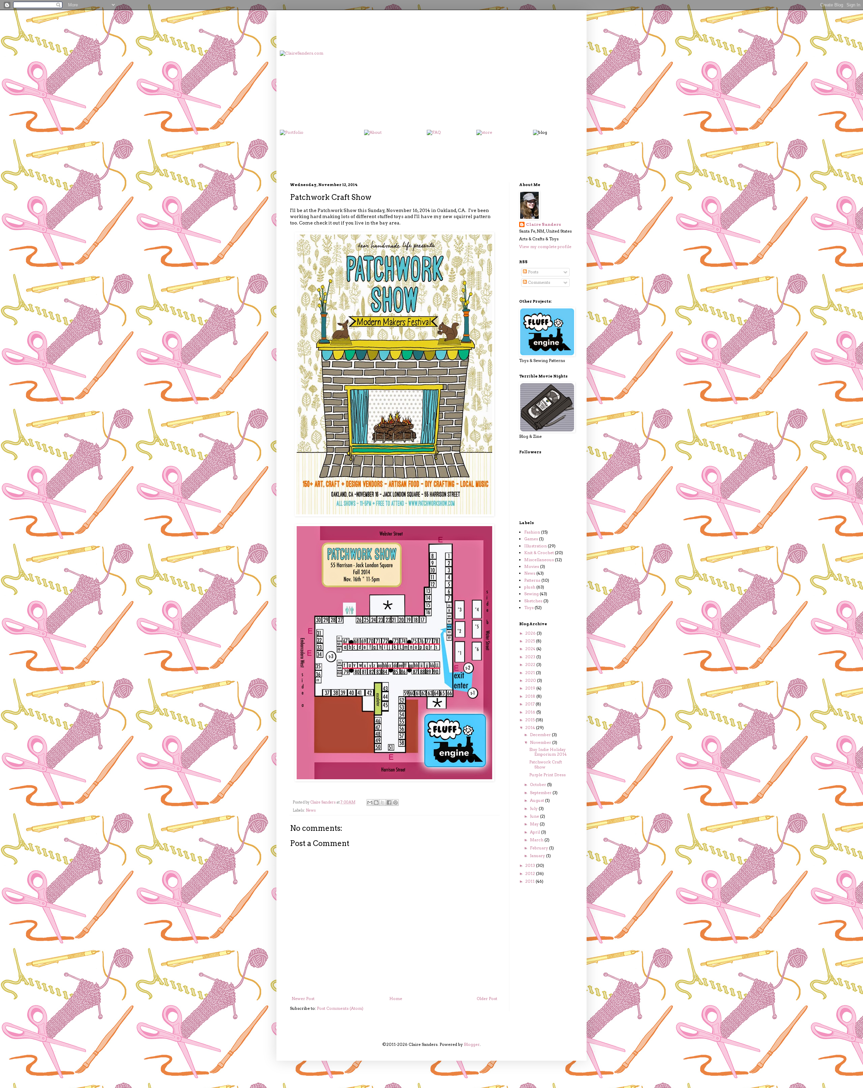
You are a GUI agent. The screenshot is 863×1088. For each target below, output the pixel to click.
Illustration (535, 545)
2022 (530, 664)
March (537, 839)
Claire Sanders (543, 224)
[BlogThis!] (376, 802)
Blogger (472, 1044)
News (311, 810)
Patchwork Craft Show (545, 764)
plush (529, 587)
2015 (530, 719)
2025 (530, 640)
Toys (529, 607)
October (538, 784)
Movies (531, 566)
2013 (530, 865)
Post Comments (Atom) (340, 1008)
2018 (530, 696)
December (541, 734)
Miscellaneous (539, 559)
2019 (530, 688)
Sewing (531, 593)
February (539, 847)
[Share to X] (382, 802)
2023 (530, 656)
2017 (530, 703)
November (541, 742)
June (535, 816)
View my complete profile (545, 246)
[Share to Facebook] (389, 802)
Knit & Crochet (539, 552)
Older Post (487, 998)
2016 (530, 712)
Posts (532, 271)
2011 (530, 881)
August (537, 800)
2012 (530, 873)
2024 (530, 648)
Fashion (532, 532)
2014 (530, 727)
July (534, 808)
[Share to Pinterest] (395, 802)
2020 (531, 680)
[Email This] (369, 802)
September (541, 792)
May (535, 823)
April (535, 832)
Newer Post (303, 998)
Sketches (533, 600)
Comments (538, 282)
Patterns (532, 580)
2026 (531, 633)
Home (395, 998)
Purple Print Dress (547, 774)
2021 (530, 672)
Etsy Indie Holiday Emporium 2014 (548, 752)
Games (531, 538)
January (538, 855)
